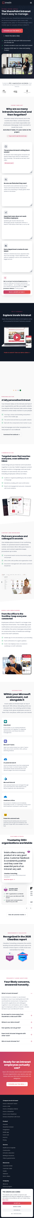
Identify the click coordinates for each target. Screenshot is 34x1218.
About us (5, 1184)
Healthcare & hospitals (9, 1148)
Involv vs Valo (6, 1106)
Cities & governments (9, 1158)
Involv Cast (6, 1135)
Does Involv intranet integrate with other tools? (14, 1035)
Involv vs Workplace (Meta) (10, 1109)
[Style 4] (20, 390)
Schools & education (8, 1153)
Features (5, 1124)
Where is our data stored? (11, 1022)
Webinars (5, 1173)
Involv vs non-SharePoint (10, 1114)
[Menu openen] (31, 2)
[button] (17, 1213)
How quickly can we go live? (11, 1028)
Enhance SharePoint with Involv (11, 1117)
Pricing (4, 1140)
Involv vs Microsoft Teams (10, 1103)
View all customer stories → (17, 914)
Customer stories (7, 1166)
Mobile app (6, 1132)
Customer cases (7, 1168)
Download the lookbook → (12, 434)
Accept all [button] (17, 1203)
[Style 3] (18, 390)
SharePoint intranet (8, 1127)
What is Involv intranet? (10, 993)
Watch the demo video (12, 36)
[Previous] (26, 908)
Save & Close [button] (17, 1206)
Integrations (6, 1129)
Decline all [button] (17, 1210)
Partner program (7, 1186)
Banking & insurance (8, 1155)
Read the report (8, 879)
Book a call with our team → (17, 292)
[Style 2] (16, 390)
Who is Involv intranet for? (11, 1041)
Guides (5, 1171)
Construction (6, 1150)
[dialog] (17, 1203)
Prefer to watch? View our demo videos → (17, 352)
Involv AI (5, 1137)
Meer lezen (5, 1199)
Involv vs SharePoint (8, 1111)
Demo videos (6, 1176)
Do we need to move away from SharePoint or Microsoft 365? (12, 1015)
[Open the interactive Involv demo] (17, 337)
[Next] (30, 908)
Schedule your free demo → (12, 31)
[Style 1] (13, 390)
